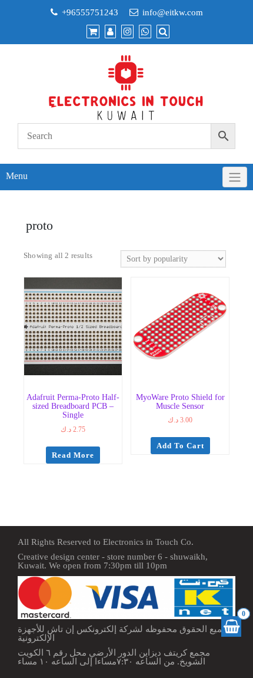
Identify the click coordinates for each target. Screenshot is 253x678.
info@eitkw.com (172, 12)
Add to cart (180, 445)
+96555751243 (90, 12)
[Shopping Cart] (231, 626)
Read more (73, 455)
